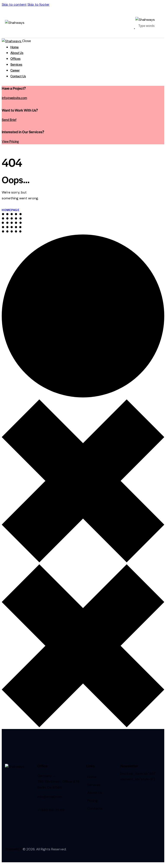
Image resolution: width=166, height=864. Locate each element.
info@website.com (14, 97)
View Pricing (10, 141)
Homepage (10, 210)
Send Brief (9, 119)
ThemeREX (13, 849)
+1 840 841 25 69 (50, 810)
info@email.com (49, 796)
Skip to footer (38, 4)
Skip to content (14, 4)
